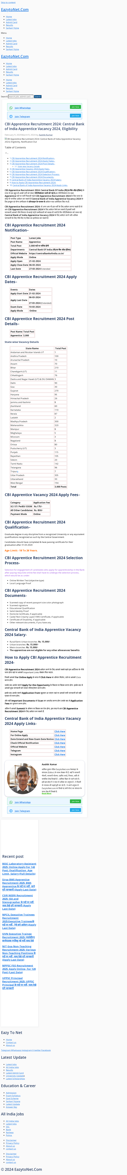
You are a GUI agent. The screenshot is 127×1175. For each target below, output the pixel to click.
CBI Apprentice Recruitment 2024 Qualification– (34, 171)
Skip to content (8, 2)
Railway (10, 1132)
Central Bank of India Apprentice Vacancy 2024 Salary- (37, 179)
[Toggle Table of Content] (6, 153)
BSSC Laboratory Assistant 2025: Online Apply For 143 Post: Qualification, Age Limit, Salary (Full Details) (19, 868)
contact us (11, 1148)
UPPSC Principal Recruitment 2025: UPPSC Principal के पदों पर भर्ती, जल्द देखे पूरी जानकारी (19, 983)
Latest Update (13, 1104)
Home (9, 16)
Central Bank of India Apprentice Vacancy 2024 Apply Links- (40, 185)
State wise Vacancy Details (29, 166)
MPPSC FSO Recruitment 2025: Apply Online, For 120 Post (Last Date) (19, 969)
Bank (8, 1129)
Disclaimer (11, 1140)
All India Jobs (12, 1067)
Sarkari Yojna (12, 28)
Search (4, 96)
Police (9, 1135)
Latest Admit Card (15, 1072)
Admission (11, 1092)
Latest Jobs (11, 19)
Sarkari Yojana (13, 1101)
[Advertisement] (19, 835)
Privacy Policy (12, 1143)
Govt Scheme (12, 1098)
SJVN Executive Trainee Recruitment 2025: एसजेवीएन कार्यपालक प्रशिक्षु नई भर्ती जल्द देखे (18, 937)
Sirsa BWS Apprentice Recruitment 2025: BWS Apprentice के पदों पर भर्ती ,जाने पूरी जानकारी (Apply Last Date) (19, 884)
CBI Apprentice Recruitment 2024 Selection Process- (36, 174)
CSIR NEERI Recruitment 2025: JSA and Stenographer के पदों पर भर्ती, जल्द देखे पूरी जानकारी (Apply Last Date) (18, 902)
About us (10, 1146)
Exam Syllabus (13, 1095)
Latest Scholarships (15, 1078)
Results (9, 25)
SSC (8, 1126)
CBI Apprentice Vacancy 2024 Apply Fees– (31, 169)
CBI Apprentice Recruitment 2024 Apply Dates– (33, 161)
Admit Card (11, 22)
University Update (15, 1075)
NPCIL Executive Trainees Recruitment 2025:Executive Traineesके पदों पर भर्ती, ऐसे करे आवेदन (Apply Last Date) (19, 921)
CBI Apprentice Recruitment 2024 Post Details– (33, 163)
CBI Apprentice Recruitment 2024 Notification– (33, 158)
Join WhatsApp (23, 107)
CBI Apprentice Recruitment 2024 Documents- (33, 177)
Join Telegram (22, 116)
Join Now (75, 107)
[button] (63, 32)
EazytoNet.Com (15, 9)
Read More (46, 793)
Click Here (60, 731)
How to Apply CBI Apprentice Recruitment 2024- (34, 182)
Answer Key (11, 1107)
